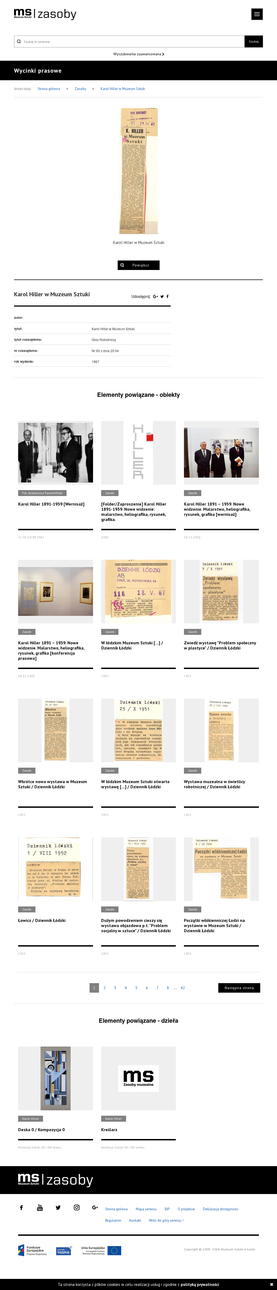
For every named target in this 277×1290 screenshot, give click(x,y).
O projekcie (186, 1209)
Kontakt (135, 1220)
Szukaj (254, 41)
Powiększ (141, 265)
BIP (167, 1209)
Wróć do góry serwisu (166, 1220)
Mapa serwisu (146, 1209)
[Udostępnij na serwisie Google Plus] (156, 296)
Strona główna (49, 88)
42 (183, 987)
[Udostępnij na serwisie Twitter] (162, 296)
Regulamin (113, 1220)
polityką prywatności (200, 1284)
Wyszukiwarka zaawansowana (137, 54)
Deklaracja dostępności (220, 1209)
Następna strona (239, 988)
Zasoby (81, 88)
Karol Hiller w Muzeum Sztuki (123, 88)
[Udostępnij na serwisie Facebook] (167, 296)
